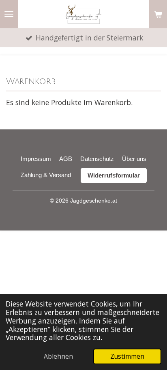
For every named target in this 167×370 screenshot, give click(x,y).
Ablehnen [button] (58, 356)
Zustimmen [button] (127, 356)
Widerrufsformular (114, 175)
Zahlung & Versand (46, 174)
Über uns (134, 158)
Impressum (36, 158)
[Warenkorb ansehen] (158, 14)
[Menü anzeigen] (9, 14)
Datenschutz (97, 158)
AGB (65, 158)
